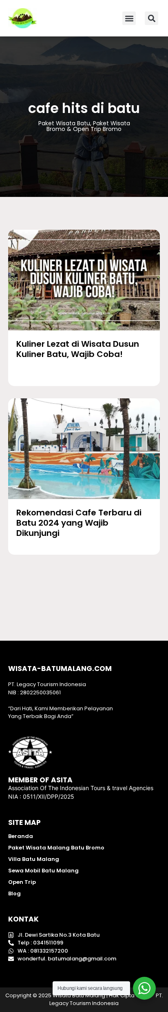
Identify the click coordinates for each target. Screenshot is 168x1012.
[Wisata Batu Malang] (84, 280)
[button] (129, 18)
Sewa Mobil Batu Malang (43, 870)
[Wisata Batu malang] (22, 18)
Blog (14, 893)
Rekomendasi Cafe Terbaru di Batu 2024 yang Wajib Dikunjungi (78, 523)
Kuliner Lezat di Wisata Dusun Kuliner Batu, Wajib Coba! (77, 349)
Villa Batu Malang (33, 859)
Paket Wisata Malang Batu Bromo (56, 848)
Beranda (20, 836)
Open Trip (22, 882)
